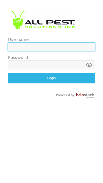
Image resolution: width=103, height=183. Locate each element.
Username (18, 39)
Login (51, 78)
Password (50, 62)
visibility (89, 65)
